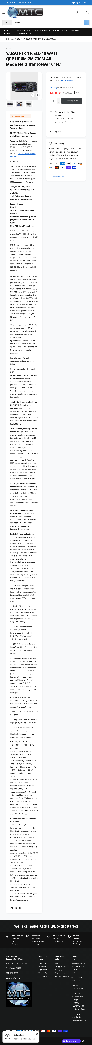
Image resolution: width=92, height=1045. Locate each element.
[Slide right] (38, 95)
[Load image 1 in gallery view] (10, 104)
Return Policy (43, 976)
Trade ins (28, 2)
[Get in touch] (82, 12)
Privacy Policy (60, 967)
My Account (80, 2)
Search (58, 963)
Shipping (53, 88)
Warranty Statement (42, 968)
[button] (3, 12)
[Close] (37, 1033)
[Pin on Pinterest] (20, 908)
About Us (42, 963)
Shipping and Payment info (60, 971)
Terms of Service (62, 976)
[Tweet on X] (15, 908)
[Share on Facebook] (11, 908)
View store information (63, 122)
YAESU (8, 48)
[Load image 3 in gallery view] (29, 104)
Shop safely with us (59, 176)
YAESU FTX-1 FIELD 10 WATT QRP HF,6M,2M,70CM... (35, 39)
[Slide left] (33, 95)
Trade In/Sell (43, 973)
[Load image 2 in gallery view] (19, 104)
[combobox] (51, 23)
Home (10, 39)
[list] (46, 939)
